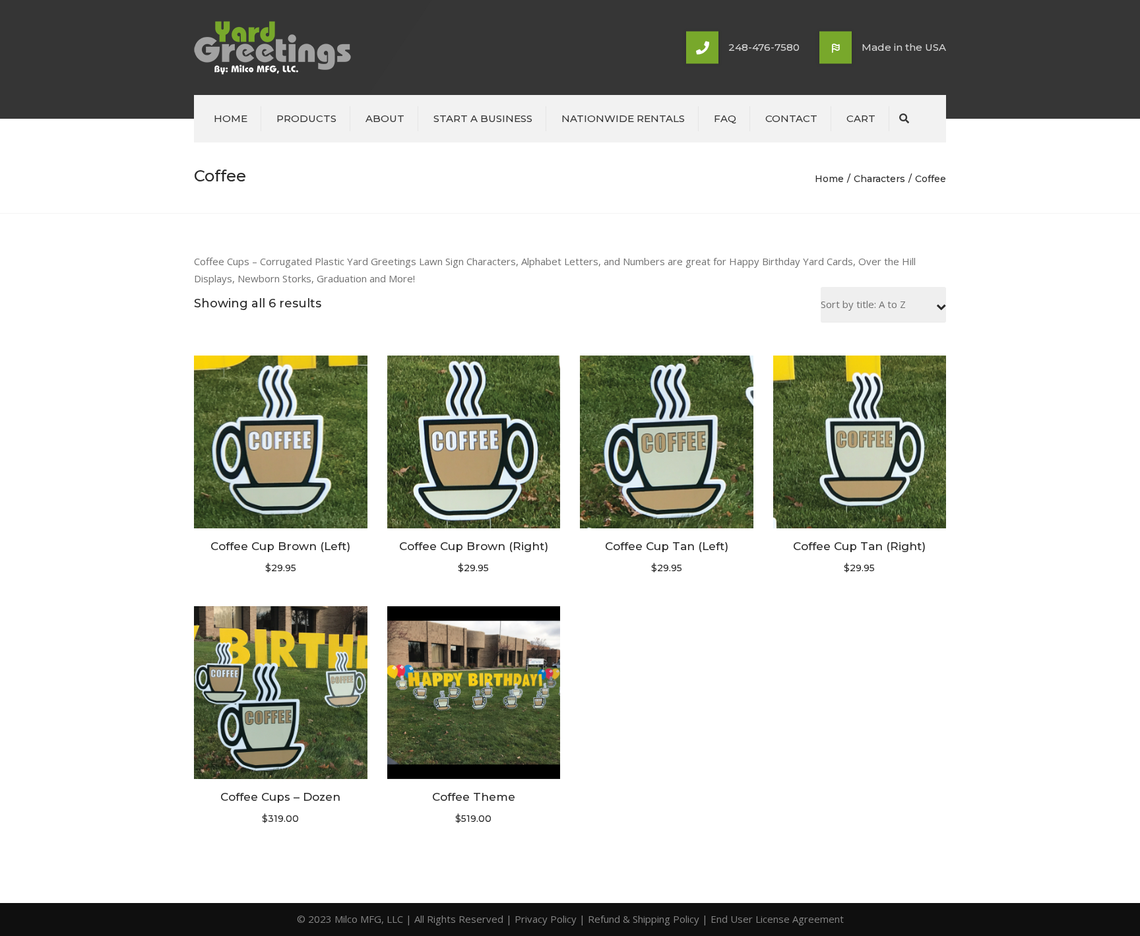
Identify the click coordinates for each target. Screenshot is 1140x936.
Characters (879, 179)
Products (306, 118)
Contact (791, 118)
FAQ (725, 118)
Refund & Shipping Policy (643, 918)
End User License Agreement (777, 918)
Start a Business (482, 118)
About (384, 118)
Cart (860, 118)
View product (280, 443)
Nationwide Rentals (623, 118)
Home (230, 118)
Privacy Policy (546, 918)
